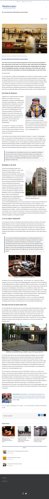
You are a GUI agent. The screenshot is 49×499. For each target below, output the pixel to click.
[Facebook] (23, 494)
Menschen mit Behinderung (40, 405)
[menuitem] (19, 1)
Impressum (5, 481)
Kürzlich (24, 447)
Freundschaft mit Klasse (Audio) (13, 457)
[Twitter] (26, 494)
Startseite (4, 477)
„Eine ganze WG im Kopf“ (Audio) (14, 463)
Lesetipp (21, 405)
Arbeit (29, 405)
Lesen (17, 405)
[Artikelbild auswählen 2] (35, 96)
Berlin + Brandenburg (11, 405)
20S (26, 405)
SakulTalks (15, 81)
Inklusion (33, 405)
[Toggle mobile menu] (46, 7)
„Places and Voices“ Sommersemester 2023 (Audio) (17, 451)
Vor (45, 18)
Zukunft (3, 407)
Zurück (42, 18)
